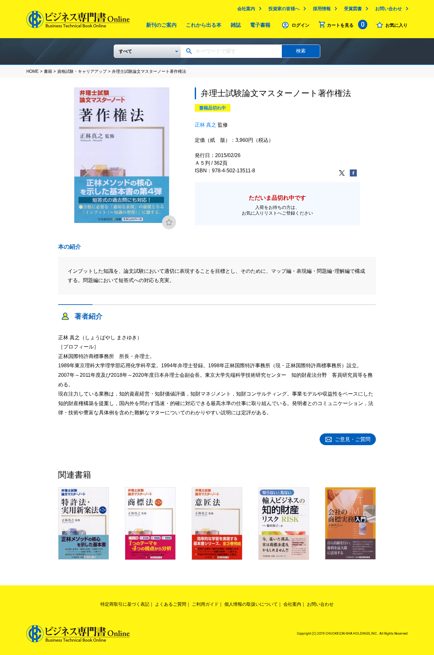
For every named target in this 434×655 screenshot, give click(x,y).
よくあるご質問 (170, 604)
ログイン (300, 25)
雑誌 (236, 25)
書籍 (48, 71)
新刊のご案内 (161, 25)
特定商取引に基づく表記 (124, 604)
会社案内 (246, 8)
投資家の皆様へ (284, 8)
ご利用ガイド (205, 604)
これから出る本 (203, 25)
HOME (32, 71)
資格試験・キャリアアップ (82, 71)
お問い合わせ (388, 8)
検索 (301, 50)
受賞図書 (353, 8)
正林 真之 (205, 125)
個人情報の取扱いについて (251, 604)
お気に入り (396, 25)
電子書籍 (260, 25)
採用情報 (322, 8)
